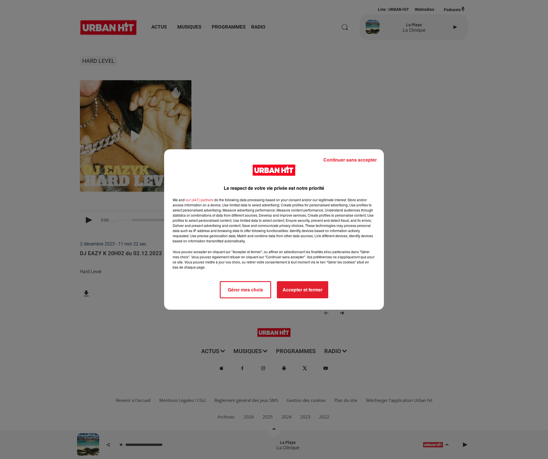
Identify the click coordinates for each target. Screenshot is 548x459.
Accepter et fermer (303, 289)
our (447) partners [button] (199, 199)
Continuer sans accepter (350, 159)
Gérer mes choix (245, 289)
